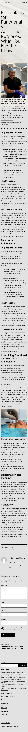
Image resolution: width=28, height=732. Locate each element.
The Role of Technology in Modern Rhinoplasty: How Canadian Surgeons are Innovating (13, 681)
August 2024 (4, 705)
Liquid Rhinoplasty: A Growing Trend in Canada (12, 685)
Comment (4, 585)
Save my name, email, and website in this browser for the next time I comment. (13, 628)
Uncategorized (13, 549)
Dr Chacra (5, 3)
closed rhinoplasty (19, 194)
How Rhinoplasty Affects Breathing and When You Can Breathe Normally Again (12, 673)
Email (3, 610)
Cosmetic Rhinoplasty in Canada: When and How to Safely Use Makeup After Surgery (13, 676)
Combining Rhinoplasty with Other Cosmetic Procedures (14, 689)
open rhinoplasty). (21, 198)
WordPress (16, 726)
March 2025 (4, 703)
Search (3, 662)
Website (3, 619)
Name (3, 602)
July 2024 (4, 708)
